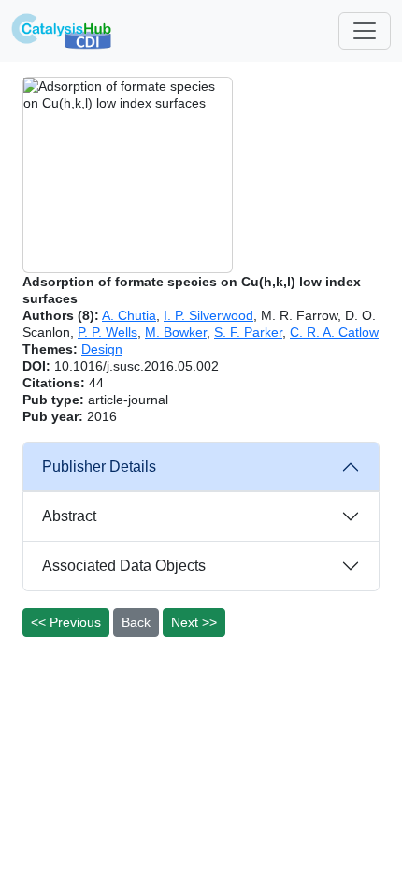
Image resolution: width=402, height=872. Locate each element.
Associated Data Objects (124, 566)
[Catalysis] (61, 30)
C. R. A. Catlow (334, 332)
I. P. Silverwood (208, 315)
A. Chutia (129, 315)
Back (136, 622)
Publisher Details (99, 466)
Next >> (194, 622)
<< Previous (66, 622)
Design (101, 349)
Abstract (69, 516)
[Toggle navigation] (364, 31)
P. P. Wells (107, 332)
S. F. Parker (248, 332)
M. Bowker (176, 332)
